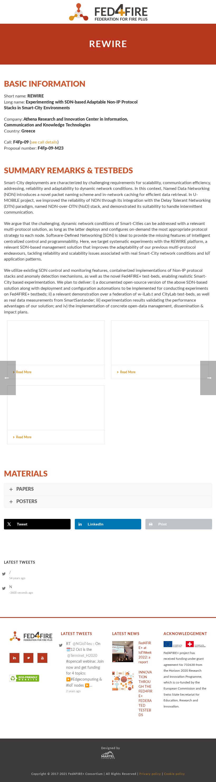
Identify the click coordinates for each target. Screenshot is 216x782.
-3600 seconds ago (21, 592)
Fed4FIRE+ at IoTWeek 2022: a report (145, 653)
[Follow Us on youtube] (42, 658)
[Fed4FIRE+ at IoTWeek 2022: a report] (122, 651)
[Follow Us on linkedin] (14, 658)
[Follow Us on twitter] (28, 658)
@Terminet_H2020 (82, 656)
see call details (44, 142)
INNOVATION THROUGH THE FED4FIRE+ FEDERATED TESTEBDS (145, 694)
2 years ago (73, 691)
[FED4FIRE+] (108, 12)
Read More (23, 372)
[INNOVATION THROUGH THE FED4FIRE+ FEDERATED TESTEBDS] (122, 680)
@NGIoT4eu (82, 644)
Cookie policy (174, 774)
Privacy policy (150, 774)
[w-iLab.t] (56, 405)
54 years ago (17, 578)
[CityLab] (56, 340)
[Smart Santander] (160, 340)
